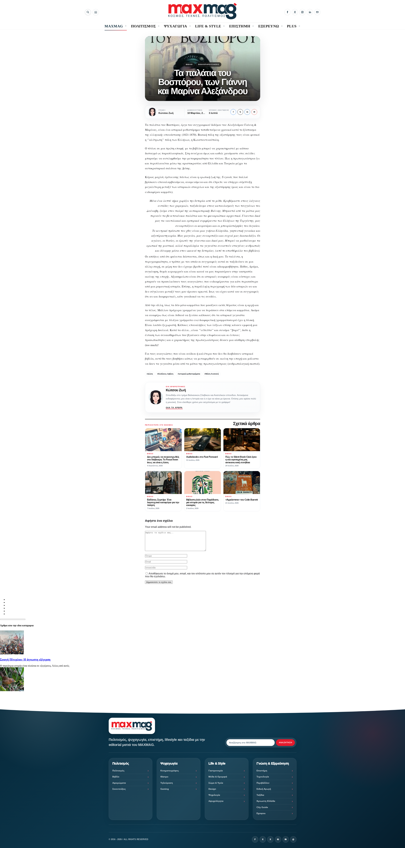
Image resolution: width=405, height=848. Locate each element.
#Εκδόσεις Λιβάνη (165, 374)
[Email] (317, 12)
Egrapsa (261, 813)
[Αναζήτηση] (88, 12)
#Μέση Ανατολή (211, 374)
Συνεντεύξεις (119, 789)
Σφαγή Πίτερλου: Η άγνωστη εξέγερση (25, 659)
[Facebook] (287, 12)
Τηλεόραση (166, 783)
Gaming (164, 789)
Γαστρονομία (215, 770)
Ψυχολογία (214, 795)
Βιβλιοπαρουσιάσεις (208, 64)
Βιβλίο (189, 64)
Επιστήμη (262, 770)
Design (212, 789)
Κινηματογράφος (169, 770)
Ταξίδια (260, 795)
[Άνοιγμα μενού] (96, 12)
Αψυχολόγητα (215, 801)
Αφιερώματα (119, 783)
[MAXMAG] (202, 11)
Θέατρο (164, 776)
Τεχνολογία (263, 776)
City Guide (262, 807)
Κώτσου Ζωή (176, 390)
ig (278, 839)
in (247, 112)
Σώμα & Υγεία (215, 783)
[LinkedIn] (310, 12)
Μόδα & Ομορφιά (217, 776)
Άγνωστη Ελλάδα (266, 801)
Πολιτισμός (118, 770)
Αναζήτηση (285, 742)
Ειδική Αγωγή (264, 789)
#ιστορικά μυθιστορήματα (189, 374)
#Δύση (150, 374)
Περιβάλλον (263, 783)
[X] (295, 12)
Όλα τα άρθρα (174, 408)
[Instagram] (302, 12)
